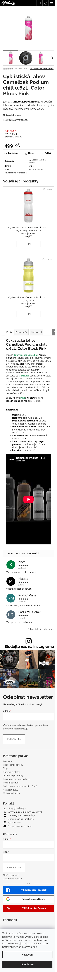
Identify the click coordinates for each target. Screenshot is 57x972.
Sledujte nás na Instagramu (29, 646)
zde (35, 946)
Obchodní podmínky (13, 775)
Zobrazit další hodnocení (40, 629)
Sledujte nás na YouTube (20, 826)
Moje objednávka (11, 793)
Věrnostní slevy (10, 790)
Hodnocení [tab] (36, 332)
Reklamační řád (11, 782)
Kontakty (7, 761)
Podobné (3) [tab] (21, 332)
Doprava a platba (11, 772)
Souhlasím (27, 964)
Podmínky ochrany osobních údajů (20, 786)
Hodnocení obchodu (13, 765)
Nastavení (27, 954)
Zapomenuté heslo (12, 878)
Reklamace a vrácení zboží (16, 779)
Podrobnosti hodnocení (42, 68)
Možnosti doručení (12, 115)
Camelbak (18, 136)
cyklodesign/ (14, 822)
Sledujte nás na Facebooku (21, 819)
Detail (28, 244)
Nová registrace (11, 875)
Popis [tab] (9, 332)
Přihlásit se (14, 739)
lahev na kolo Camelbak (26, 355)
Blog (5, 768)
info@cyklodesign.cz (18, 808)
